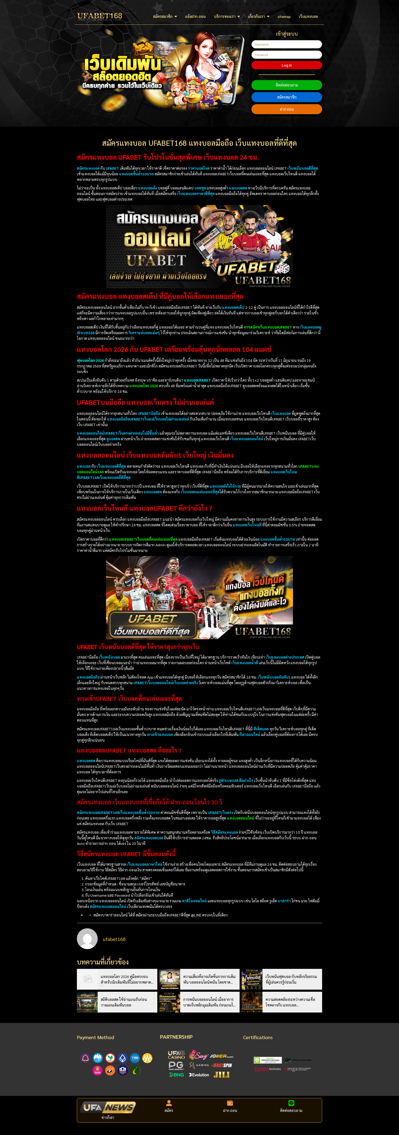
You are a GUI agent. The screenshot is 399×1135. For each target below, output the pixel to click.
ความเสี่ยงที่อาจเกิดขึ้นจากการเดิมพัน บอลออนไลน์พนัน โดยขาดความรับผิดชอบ (209, 979)
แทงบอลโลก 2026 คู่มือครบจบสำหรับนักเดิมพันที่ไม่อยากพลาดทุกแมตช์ (126, 979)
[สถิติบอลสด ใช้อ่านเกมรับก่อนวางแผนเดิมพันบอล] (87, 1002)
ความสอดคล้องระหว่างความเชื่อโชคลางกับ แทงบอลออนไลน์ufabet (290, 1002)
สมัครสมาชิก (162, 16)
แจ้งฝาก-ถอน (195, 16)
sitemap (284, 16)
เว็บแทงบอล (308, 16)
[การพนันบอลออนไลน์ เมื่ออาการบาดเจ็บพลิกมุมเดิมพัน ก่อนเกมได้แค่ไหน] (169, 1002)
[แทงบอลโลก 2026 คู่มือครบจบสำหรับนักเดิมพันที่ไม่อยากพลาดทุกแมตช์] (87, 979)
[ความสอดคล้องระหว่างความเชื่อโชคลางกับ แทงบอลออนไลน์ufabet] (252, 1002)
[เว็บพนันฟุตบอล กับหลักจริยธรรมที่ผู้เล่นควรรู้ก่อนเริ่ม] (252, 979)
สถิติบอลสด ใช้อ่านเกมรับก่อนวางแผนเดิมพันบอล (124, 1002)
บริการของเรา (224, 16)
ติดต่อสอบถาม (287, 85)
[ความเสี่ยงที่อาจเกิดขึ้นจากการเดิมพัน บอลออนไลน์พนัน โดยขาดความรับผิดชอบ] (169, 979)
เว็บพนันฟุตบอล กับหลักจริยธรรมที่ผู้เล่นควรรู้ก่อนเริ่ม (291, 979)
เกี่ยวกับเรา (256, 16)
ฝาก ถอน (287, 109)
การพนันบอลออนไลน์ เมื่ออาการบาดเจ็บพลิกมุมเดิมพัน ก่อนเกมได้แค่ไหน (209, 1002)
